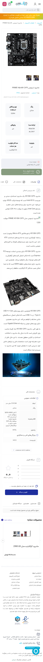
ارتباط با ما (38, 579)
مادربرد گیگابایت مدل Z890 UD (26, 546)
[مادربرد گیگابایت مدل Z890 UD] (21, 533)
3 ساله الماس (31, 165)
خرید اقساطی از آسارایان (35, 582)
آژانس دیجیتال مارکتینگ (21, 660)
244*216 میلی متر (11, 403)
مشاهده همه (7, 520)
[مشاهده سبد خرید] (9, 4)
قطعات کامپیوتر (29, 23)
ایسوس (34, 93)
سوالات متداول (15, 582)
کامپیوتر (39, 23)
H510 (14, 440)
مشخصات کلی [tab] (17, 182)
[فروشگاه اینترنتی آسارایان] (21, 4)
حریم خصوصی (16, 588)
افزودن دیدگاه (23, 492)
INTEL (14, 430)
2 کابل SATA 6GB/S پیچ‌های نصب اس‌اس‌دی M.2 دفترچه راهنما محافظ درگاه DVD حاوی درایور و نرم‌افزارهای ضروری (10, 419)
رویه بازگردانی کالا (15, 585)
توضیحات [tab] (34, 182)
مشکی (14, 408)
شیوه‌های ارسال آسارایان (35, 585)
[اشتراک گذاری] (35, 46)
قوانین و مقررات (15, 579)
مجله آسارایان (37, 576)
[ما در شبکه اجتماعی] (4, 4)
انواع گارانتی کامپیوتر (14, 576)
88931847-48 (27, 643)
